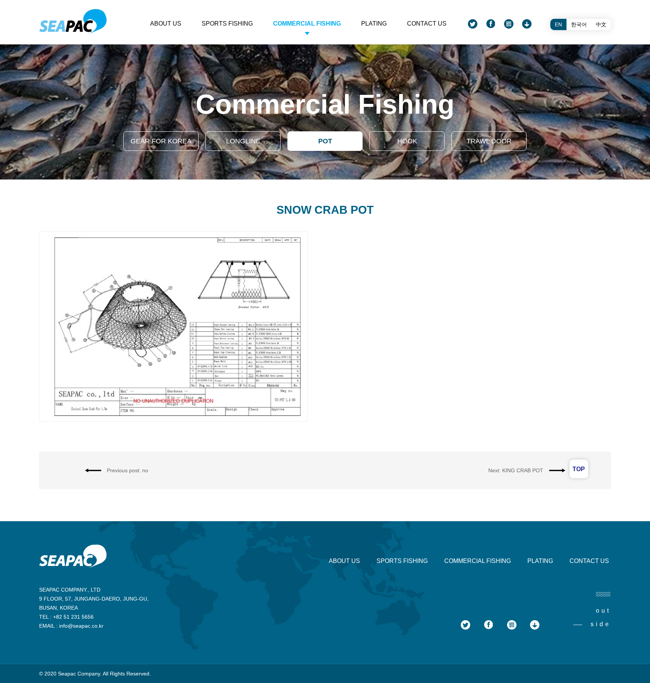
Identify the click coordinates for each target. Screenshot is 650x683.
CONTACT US (426, 23)
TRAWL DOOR (489, 141)
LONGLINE (243, 141)
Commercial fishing (307, 23)
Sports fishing (227, 23)
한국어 (579, 24)
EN (558, 24)
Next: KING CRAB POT (515, 470)
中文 (601, 24)
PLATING (374, 23)
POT (325, 141)
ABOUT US (165, 23)
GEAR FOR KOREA (161, 141)
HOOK (407, 141)
